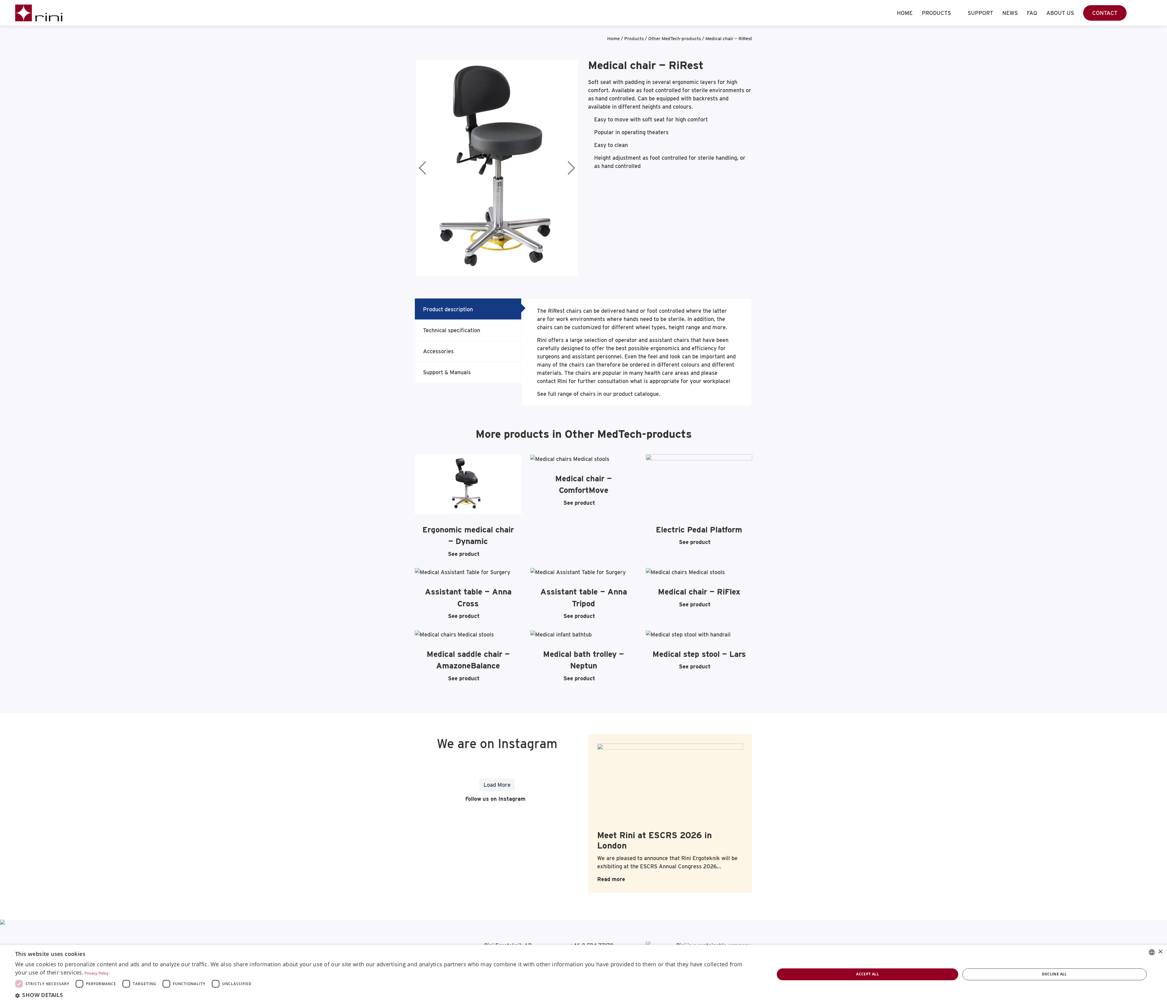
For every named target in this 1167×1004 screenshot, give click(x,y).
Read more (611, 879)
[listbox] (1152, 952)
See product (464, 554)
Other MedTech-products (674, 38)
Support (980, 13)
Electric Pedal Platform (699, 529)
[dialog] (583, 974)
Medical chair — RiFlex (699, 591)
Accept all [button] (867, 974)
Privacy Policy (96, 973)
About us (1060, 13)
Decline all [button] (1054, 974)
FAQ (1032, 13)
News (1010, 13)
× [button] (1160, 952)
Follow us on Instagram (494, 799)
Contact (1104, 13)
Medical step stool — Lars (699, 654)
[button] (383, 995)
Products (936, 13)
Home (905, 13)
